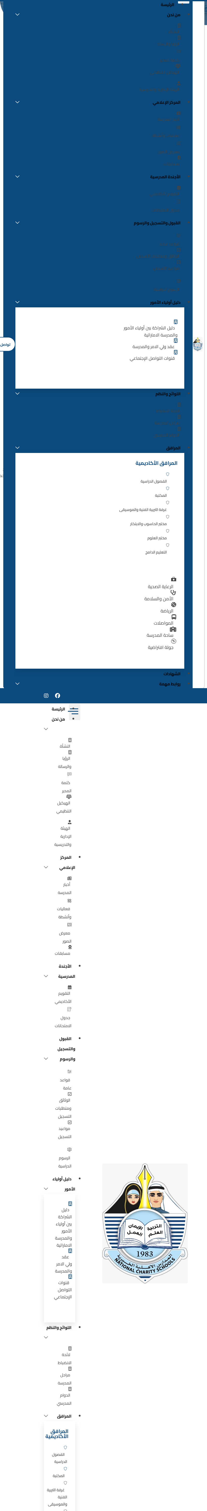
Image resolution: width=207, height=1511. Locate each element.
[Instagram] (46, 696)
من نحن (173, 14)
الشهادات (172, 674)
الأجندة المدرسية (165, 177)
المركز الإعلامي (166, 102)
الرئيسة (58, 709)
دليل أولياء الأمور (165, 302)
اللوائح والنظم (168, 393)
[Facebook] (58, 696)
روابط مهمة (169, 684)
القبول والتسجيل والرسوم (157, 223)
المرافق (173, 448)
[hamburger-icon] (74, 712)
